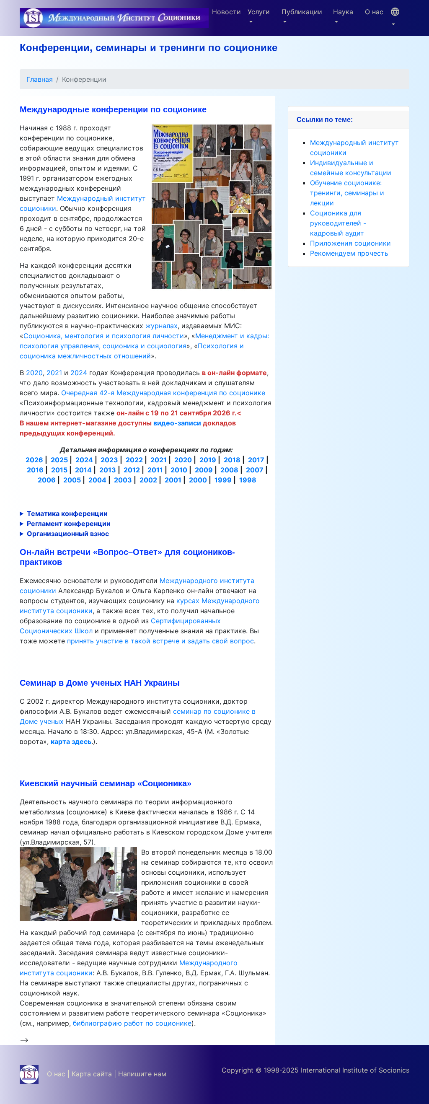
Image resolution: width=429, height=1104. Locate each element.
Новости (226, 12)
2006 (47, 480)
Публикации (302, 12)
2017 (256, 460)
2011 (155, 470)
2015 (59, 470)
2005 (72, 480)
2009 (204, 470)
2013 (107, 470)
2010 (179, 470)
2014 (83, 470)
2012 (132, 470)
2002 (148, 480)
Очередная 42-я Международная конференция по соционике (163, 393)
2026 (34, 460)
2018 (232, 460)
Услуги (259, 12)
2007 (255, 470)
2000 (198, 480)
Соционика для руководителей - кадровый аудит (338, 223)
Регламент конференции (69, 523)
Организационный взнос (68, 533)
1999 (223, 480)
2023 (109, 460)
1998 (247, 480)
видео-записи (177, 423)
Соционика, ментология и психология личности (103, 336)
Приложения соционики (350, 243)
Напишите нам (142, 1074)
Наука (343, 12)
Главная (39, 79)
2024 (78, 372)
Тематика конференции (67, 513)
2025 (59, 460)
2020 (34, 372)
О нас (374, 12)
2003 (123, 480)
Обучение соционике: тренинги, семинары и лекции (347, 193)
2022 (134, 460)
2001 (173, 480)
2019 (207, 460)
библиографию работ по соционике (132, 1023)
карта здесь (71, 741)
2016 (35, 470)
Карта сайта (92, 1074)
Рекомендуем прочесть (349, 253)
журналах (161, 325)
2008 (229, 470)
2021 (54, 372)
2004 (97, 480)
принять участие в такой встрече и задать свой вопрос (160, 641)
